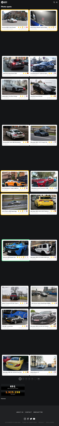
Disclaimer (50, 422)
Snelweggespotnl (7, 213)
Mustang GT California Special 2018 (42, 73)
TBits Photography (36, 327)
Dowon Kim (34, 29)
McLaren (5, 257)
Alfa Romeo (34, 303)
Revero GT (36, 372)
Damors (6, 144)
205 (38, 379)
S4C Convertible (9, 326)
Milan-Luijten (6, 327)
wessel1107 (6, 305)
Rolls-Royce (33, 27)
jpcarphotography (36, 305)
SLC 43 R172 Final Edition (17, 372)
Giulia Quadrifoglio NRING (44, 303)
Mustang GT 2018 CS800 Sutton (13, 188)
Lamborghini (5, 96)
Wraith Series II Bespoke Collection (45, 27)
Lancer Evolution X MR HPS (43, 188)
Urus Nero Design (13, 96)
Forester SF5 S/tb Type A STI (13, 303)
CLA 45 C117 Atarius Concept (45, 326)
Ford (32, 73)
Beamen (34, 98)
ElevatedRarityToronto (8, 29)
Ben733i (6, 374)
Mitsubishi (34, 188)
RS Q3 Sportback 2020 (11, 73)
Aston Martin (5, 211)
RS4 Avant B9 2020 (37, 96)
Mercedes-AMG (34, 142)
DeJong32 (6, 190)
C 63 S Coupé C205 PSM (44, 142)
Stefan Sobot (35, 144)
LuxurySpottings (8, 75)
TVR (3, 326)
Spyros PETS (35, 190)
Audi (4, 73)
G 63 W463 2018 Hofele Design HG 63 (47, 257)
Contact (28, 412)
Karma (32, 372)
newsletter (38, 412)
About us (19, 412)
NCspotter (34, 374)
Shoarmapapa (35, 213)
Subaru (3, 303)
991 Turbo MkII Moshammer (14, 142)
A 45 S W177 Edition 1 (43, 211)
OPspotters (34, 75)
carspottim (7, 259)
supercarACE (6, 98)
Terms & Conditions (29, 422)
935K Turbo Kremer (11, 27)
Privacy (41, 422)
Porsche (4, 27)
